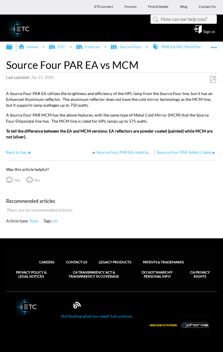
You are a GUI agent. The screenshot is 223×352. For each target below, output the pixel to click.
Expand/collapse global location (214, 45)
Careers (46, 262)
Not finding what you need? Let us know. (97, 316)
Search (155, 19)
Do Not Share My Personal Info (157, 274)
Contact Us (76, 262)
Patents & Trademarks (163, 262)
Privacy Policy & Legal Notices (31, 274)
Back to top (16, 152)
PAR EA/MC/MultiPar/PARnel (189, 46)
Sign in (209, 31)
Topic (34, 220)
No (37, 180)
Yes (17, 180)
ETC (61, 46)
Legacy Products (115, 262)
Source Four (130, 46)
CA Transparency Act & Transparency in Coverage (94, 274)
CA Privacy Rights (200, 274)
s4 (55, 220)
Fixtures (92, 46)
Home (32, 46)
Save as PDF (213, 79)
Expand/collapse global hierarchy (13, 47)
